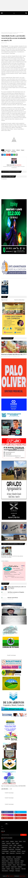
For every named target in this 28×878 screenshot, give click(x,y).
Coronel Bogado (18, 849)
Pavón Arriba (4, 864)
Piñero (18, 864)
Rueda (3, 866)
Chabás (14, 847)
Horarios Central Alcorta (13, 597)
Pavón (22, 862)
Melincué (18, 150)
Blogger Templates (22, 876)
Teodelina (3, 868)
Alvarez (20, 841)
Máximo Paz (4, 862)
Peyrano (14, 864)
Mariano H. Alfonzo (5, 860)
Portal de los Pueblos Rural (19, 299)
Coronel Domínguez (5, 851)
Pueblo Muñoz (23, 864)
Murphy (22, 150)
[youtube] (7, 818)
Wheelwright (9, 32)
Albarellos (12, 841)
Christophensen (4, 849)
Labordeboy (4, 858)
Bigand (13, 843)
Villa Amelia (23, 868)
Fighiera (3, 853)
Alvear (24, 841)
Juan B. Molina (8, 856)
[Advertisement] (14, 22)
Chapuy (18, 847)
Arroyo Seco (8, 843)
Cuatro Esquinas (12, 851)
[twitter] (20, 812)
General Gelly (18, 853)
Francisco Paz (12, 853)
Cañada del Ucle (7, 150)
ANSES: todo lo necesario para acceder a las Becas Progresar (17, 587)
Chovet (22, 847)
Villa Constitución (5, 870)
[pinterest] (20, 815)
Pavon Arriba (17, 862)
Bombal (17, 843)
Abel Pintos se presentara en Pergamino (16, 592)
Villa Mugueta (11, 870)
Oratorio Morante (10, 862)
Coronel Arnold (11, 849)
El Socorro (18, 851)
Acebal (3, 841)
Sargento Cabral (13, 866)
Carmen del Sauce (5, 845)
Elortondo (23, 851)
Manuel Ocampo (10, 858)
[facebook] (7, 812)
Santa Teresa (8, 866)
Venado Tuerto (17, 868)
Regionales (4, 151)
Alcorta (16, 841)
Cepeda (10, 847)
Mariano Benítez (17, 858)
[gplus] (20, 818)
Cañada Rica (20, 845)
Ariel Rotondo (17, 165)
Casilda (15, 845)
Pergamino (9, 864)
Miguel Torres (17, 860)
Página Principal (4, 32)
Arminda (3, 843)
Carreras (13, 150)
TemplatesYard (11, 876)
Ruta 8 (9, 151)
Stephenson (20, 866)
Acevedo (7, 841)
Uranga (12, 868)
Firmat (7, 853)
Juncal (14, 856)
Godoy (23, 853)
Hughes (3, 856)
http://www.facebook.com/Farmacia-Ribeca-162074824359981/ (13, 785)
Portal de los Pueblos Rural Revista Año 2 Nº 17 (14, 354)
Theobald (8, 868)
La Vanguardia (18, 856)
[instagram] (7, 815)
